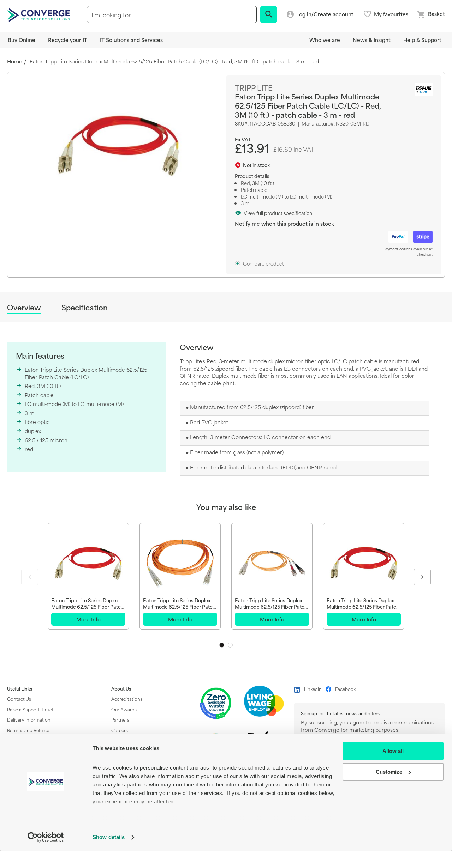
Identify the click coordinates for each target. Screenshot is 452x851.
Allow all (393, 751)
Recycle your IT (67, 40)
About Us (121, 689)
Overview (24, 308)
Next (422, 577)
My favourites (391, 14)
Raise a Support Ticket (30, 709)
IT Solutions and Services (131, 40)
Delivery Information (28, 719)
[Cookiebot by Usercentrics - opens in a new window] (46, 837)
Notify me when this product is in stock (284, 223)
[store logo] (39, 14)
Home (14, 61)
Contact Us (19, 698)
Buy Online (21, 40)
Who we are (324, 40)
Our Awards (124, 709)
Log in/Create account (324, 14)
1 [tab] (221, 645)
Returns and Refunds (28, 730)
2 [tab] (230, 645)
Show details (109, 837)
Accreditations (126, 698)
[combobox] (172, 14)
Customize (389, 772)
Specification (84, 307)
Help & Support (422, 40)
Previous (29, 577)
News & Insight (372, 40)
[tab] (24, 308)
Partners (120, 719)
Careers (119, 730)
